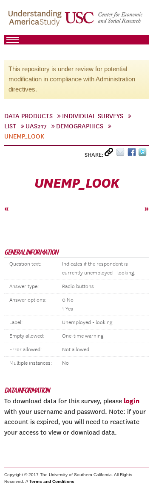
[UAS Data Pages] (36, 21)
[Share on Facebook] (133, 154)
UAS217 (36, 126)
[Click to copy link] (110, 154)
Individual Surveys (92, 116)
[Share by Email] (122, 154)
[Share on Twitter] (143, 154)
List (10, 126)
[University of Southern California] (104, 21)
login (131, 401)
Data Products (28, 116)
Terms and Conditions (51, 481)
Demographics (79, 126)
